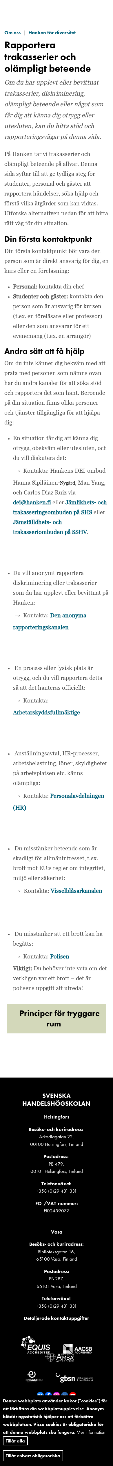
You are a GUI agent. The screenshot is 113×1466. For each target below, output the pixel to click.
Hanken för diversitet (52, 32)
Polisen (59, 957)
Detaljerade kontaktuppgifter (56, 1318)
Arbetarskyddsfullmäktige (46, 713)
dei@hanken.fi (32, 503)
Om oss (12, 32)
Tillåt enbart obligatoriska (33, 1456)
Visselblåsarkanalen (76, 891)
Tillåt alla (15, 1441)
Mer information (90, 1432)
